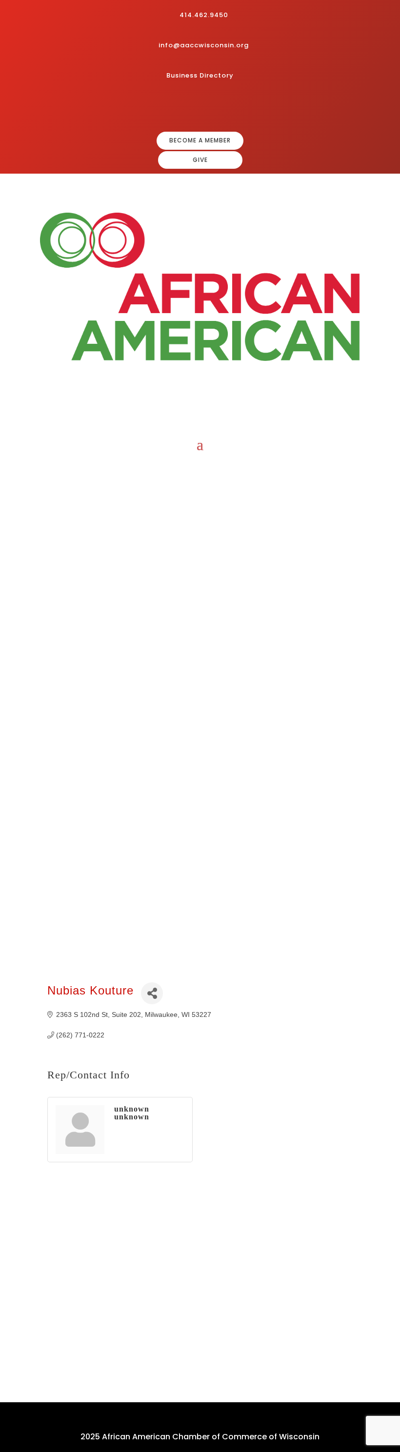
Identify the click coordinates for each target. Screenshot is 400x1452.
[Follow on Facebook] (186, 107)
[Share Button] (152, 993)
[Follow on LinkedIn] (217, 107)
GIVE (200, 160)
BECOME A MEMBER (200, 140)
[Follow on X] (233, 107)
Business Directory (200, 75)
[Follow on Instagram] (202, 107)
